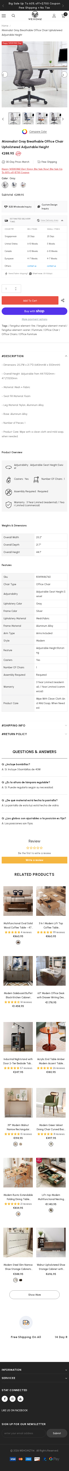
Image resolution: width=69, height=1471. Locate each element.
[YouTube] (20, 1399)
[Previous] (5, 74)
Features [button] (7, 565)
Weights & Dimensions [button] (14, 525)
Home (5, 25)
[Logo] (35, 15)
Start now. (38, 273)
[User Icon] (54, 16)
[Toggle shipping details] (62, 220)
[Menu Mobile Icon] (4, 16)
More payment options (34, 319)
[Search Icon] (13, 16)
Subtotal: (7, 194)
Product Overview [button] (12, 452)
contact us (31, 266)
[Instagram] (13, 1399)
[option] (34, 8)
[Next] (64, 74)
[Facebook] (5, 1399)
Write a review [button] (34, 860)
